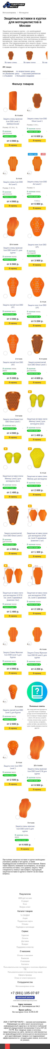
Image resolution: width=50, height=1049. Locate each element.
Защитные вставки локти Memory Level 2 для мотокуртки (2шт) (37, 421)
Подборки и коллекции (25, 927)
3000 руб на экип (25, 898)
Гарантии (25, 935)
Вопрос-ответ (25, 907)
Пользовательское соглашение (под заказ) (25, 972)
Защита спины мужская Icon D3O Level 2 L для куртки (12, 250)
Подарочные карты (25, 921)
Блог (25, 904)
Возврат (25, 944)
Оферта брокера (25, 975)
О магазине (25, 961)
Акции (25, 918)
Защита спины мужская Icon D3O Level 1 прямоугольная (12, 121)
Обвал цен (33, 154)
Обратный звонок (25, 997)
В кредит (25, 901)
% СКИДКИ (25, 915)
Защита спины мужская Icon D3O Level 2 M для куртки (37, 771)
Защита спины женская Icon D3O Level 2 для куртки (25, 828)
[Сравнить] (21, 134)
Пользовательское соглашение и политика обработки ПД (25, 968)
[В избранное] (22, 134)
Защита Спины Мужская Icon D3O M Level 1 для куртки (37, 655)
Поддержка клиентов (25, 947)
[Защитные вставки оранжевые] (30, 506)
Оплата (25, 938)
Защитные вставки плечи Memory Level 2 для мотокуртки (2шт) (13, 478)
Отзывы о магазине (25, 955)
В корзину (13, 145)
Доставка (25, 941)
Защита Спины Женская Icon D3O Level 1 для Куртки (13, 654)
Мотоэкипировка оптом (25, 986)
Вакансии (25, 958)
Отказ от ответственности (25, 978)
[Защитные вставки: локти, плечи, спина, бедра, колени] (30, 391)
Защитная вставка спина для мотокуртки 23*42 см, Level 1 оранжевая (37, 595)
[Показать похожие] (5, 110)
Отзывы (25, 924)
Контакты (25, 964)
